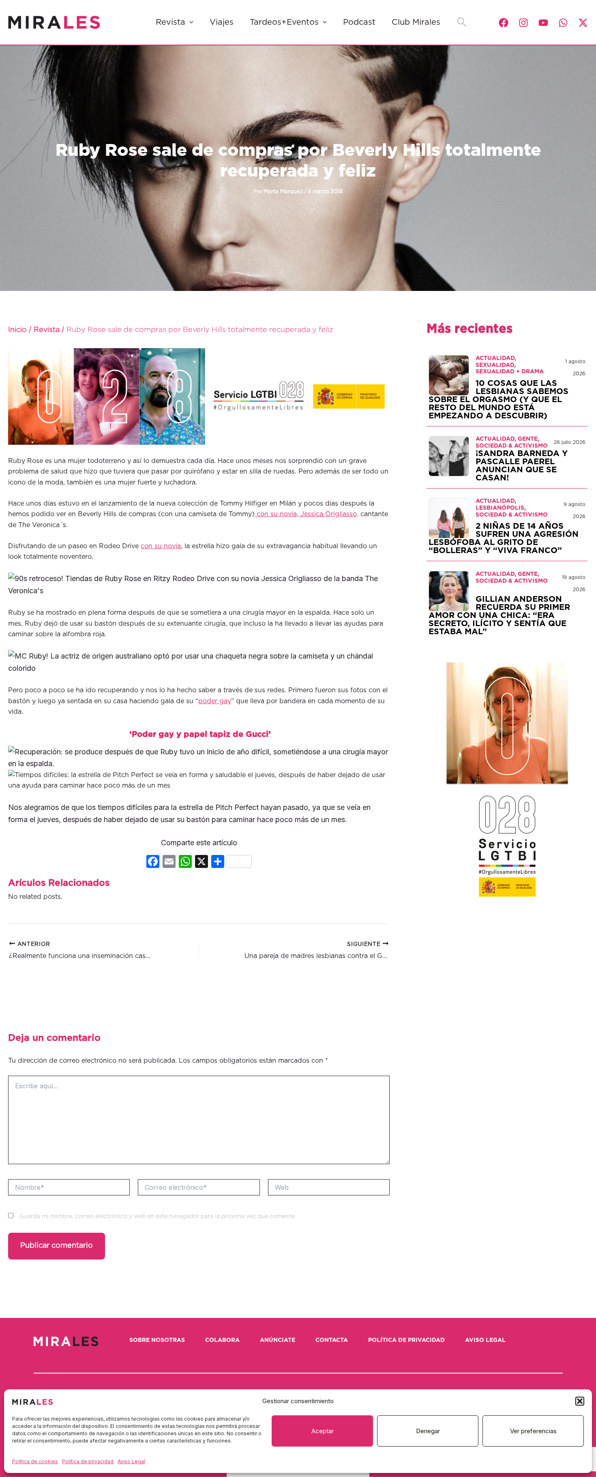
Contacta (331, 1340)
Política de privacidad (88, 1461)
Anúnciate (277, 1340)
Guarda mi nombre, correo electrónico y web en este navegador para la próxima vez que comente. (157, 1216)
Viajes (222, 22)
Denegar (428, 1431)
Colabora (222, 1340)
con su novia (161, 546)
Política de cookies (35, 1461)
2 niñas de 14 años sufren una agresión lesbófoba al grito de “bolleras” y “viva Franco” (504, 538)
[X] (201, 862)
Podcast (359, 22)
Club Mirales (416, 22)
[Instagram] (523, 23)
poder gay (214, 701)
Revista (170, 22)
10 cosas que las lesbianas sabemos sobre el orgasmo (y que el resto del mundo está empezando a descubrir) (498, 399)
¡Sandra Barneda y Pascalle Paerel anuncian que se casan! (522, 466)
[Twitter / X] (583, 23)
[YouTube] (543, 23)
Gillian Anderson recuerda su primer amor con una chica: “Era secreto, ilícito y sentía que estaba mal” (499, 615)
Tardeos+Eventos (284, 22)
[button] (580, 1401)
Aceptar (322, 1431)
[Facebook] (503, 23)
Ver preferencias (533, 1431)
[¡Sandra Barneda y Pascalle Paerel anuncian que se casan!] (449, 456)
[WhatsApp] (563, 23)
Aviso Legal (131, 1461)
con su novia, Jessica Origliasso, (306, 514)
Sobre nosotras (157, 1340)
